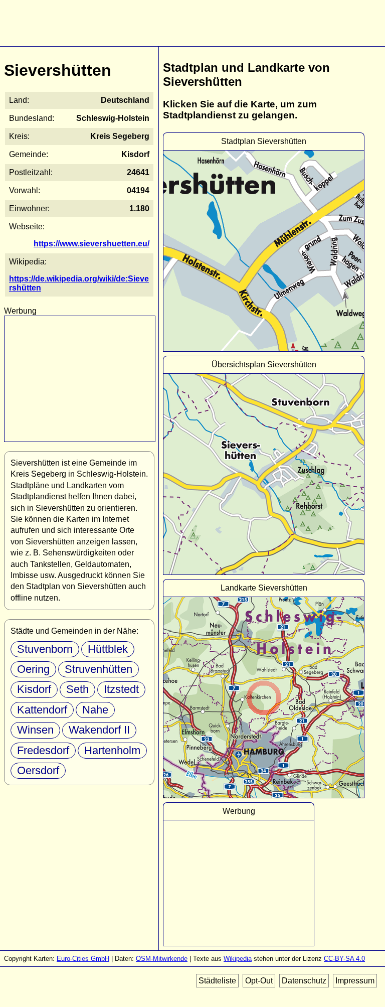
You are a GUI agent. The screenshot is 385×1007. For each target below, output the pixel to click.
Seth (77, 689)
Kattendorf (42, 709)
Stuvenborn (45, 649)
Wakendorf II (99, 730)
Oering (33, 669)
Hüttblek (108, 649)
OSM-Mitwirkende (161, 958)
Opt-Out (259, 980)
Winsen (35, 730)
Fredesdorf (43, 750)
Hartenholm (112, 750)
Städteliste (217, 980)
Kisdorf (34, 689)
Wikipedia (238, 958)
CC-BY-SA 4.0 (344, 958)
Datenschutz (304, 980)
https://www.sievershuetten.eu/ (91, 243)
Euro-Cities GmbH (83, 958)
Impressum (354, 980)
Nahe (95, 709)
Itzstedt (121, 689)
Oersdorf (38, 770)
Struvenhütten (98, 669)
